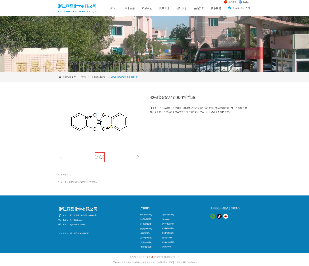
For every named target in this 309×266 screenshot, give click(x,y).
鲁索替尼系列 (146, 247)
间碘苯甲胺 (167, 247)
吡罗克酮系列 (168, 233)
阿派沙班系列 (146, 229)
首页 (83, 77)
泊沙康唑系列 (146, 242)
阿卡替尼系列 (168, 224)
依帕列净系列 (146, 215)
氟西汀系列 (145, 233)
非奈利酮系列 (168, 215)
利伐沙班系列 (146, 224)
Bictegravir (166, 219)
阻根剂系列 (167, 238)
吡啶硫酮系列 (98, 77)
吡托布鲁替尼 (168, 242)
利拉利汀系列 (146, 219)
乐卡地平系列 (146, 238)
